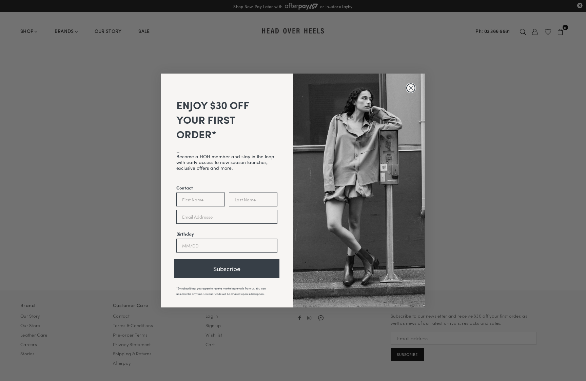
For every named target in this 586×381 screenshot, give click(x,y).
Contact (184, 187)
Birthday (185, 233)
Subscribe (226, 269)
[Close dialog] (411, 88)
